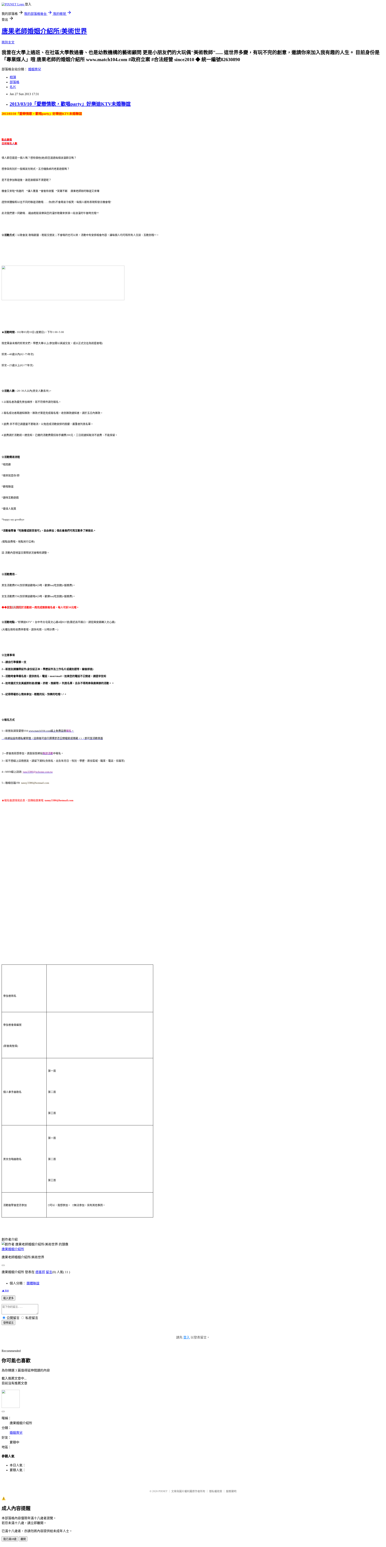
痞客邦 (40, 1272)
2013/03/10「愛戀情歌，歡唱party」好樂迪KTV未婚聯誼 (70, 104)
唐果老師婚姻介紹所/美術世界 (44, 31)
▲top (5, 1290)
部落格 (14, 82)
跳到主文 (8, 42)
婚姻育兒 (34, 69)
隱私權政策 (215, 1491)
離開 (23, 1539)
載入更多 (8, 1298)
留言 (49, 1272)
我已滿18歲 (9, 1539)
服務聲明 (231, 1491)
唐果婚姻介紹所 (13, 1249)
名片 (13, 87)
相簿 (13, 77)
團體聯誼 (33, 1283)
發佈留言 (8, 1322)
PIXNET (162, 1491)
